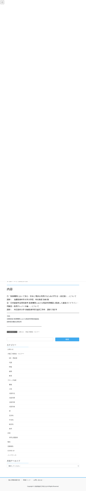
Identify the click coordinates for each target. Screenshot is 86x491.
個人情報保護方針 (14, 480)
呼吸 (10, 367)
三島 (10, 389)
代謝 (10, 362)
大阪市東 (12, 402)
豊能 (10, 384)
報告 (9, 442)
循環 (10, 371)
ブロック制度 (12, 380)
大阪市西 (12, 398)
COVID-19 (11, 451)
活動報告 (10, 446)
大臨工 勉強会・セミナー (32, 332)
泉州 (10, 429)
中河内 (11, 420)
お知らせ (21, 332)
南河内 (11, 424)
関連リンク (27, 480)
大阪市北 (12, 393)
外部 (9, 433)
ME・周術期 (13, 358)
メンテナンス (12, 455)
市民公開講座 (13, 437)
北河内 (11, 415)
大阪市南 (12, 406)
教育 (10, 376)
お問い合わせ (38, 480)
